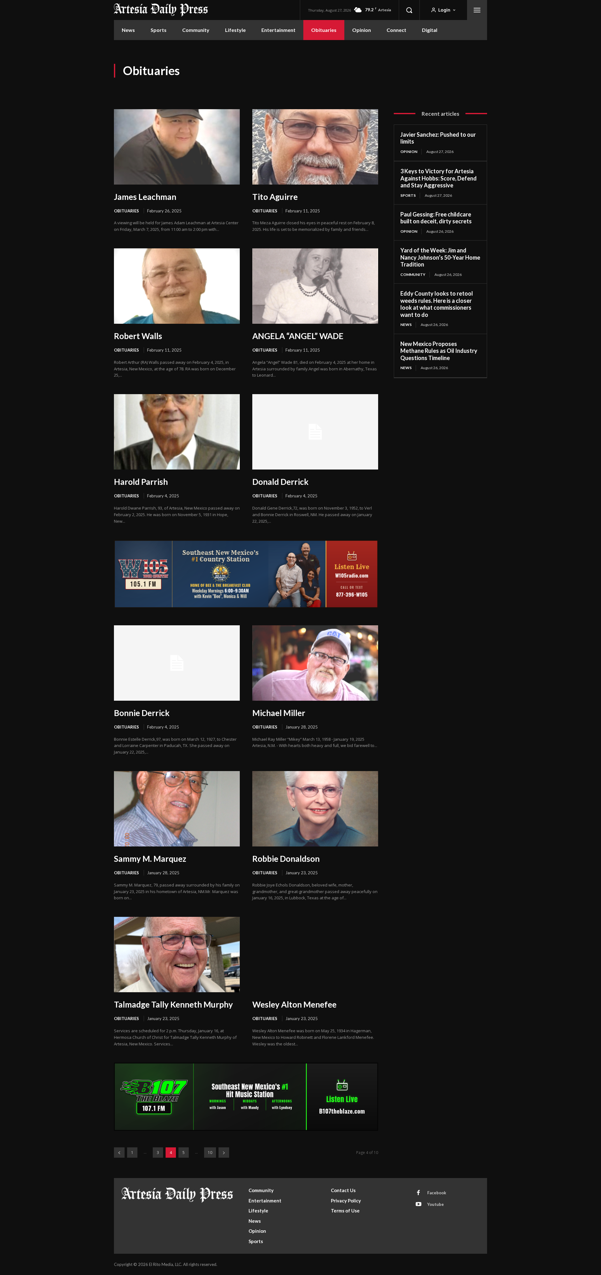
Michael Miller (278, 713)
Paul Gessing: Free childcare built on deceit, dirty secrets (436, 218)
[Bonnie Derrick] (177, 663)
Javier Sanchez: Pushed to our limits (438, 138)
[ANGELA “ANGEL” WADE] (315, 286)
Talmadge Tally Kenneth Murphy (173, 1004)
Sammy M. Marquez (150, 859)
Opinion (408, 151)
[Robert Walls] (177, 286)
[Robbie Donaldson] (315, 808)
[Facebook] (418, 1193)
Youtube (435, 1204)
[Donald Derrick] (315, 432)
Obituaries (126, 210)
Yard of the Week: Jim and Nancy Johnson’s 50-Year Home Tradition (440, 257)
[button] (409, 10)
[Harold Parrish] (177, 432)
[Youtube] (418, 1204)
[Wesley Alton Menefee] (315, 954)
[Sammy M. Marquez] (177, 808)
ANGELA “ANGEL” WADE (297, 336)
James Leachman (145, 197)
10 (210, 1152)
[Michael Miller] (315, 663)
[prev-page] (119, 1152)
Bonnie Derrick (142, 713)
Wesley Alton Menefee (294, 1004)
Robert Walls (138, 336)
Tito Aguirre (275, 197)
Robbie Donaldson (286, 859)
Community (412, 274)
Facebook (436, 1192)
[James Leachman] (177, 147)
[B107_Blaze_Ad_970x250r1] (246, 1129)
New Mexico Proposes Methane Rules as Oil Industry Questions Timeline (438, 350)
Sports (408, 195)
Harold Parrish (141, 482)
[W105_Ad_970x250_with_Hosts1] (246, 606)
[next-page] (223, 1152)
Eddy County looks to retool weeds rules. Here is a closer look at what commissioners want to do (436, 304)
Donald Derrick (280, 482)
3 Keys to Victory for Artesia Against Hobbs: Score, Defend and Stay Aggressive (438, 178)
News (406, 324)
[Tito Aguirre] (315, 147)
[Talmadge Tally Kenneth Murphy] (177, 954)
